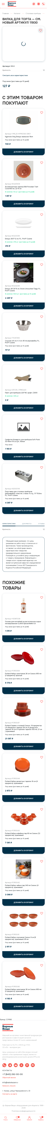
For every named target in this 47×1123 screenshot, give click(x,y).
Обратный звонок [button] (9, 1078)
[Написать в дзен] (21, 1065)
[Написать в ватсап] (4, 1065)
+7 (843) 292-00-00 (12, 1074)
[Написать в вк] (16, 1065)
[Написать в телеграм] (10, 1065)
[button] (22, 56)
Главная (5, 13)
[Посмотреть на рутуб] (33, 1065)
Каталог (17, 13)
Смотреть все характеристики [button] (15, 75)
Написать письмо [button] (9, 1086)
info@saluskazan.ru (10, 1082)
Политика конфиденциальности (23, 1111)
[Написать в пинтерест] (27, 1065)
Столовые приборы (33, 13)
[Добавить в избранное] (40, 30)
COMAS (9, 1019)
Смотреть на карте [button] (9, 1094)
